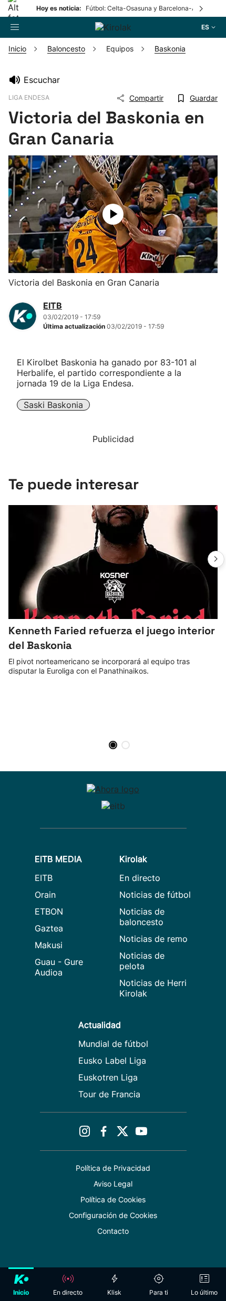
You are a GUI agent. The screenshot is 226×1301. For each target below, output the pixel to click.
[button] (216, 559)
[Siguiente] (202, 8)
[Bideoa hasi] (113, 214)
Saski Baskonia (53, 405)
